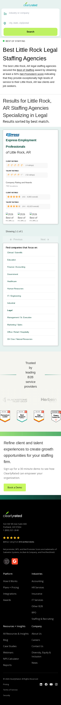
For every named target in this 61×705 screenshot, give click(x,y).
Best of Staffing (25, 70)
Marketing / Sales (14, 325)
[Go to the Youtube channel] (51, 684)
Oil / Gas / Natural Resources (19, 339)
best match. (40, 121)
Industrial (11, 303)
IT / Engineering (14, 296)
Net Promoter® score (32, 74)
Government (12, 274)
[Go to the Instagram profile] (56, 684)
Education (11, 260)
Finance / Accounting (16, 267)
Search (30, 32)
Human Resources (15, 288)
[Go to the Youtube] (46, 684)
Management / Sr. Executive (19, 317)
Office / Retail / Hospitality (18, 332)
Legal (9, 310)
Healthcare (12, 281)
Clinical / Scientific (14, 252)
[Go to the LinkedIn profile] (41, 684)
